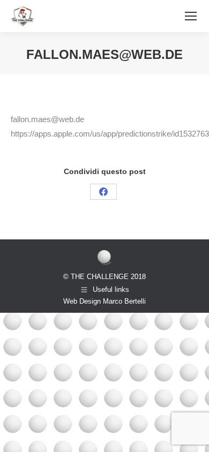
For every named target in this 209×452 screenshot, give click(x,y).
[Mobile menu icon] (190, 16)
